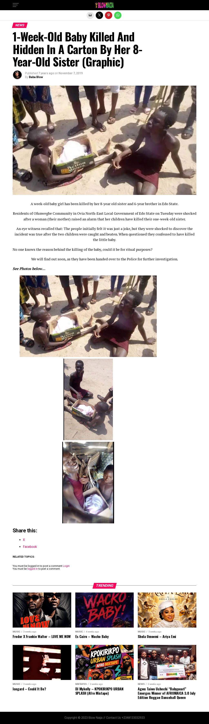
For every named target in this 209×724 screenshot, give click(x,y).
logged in (32, 568)
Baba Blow (36, 77)
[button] (16, 5)
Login (66, 565)
